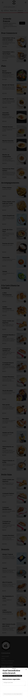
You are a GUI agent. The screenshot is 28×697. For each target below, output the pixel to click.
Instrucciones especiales (11, 679)
